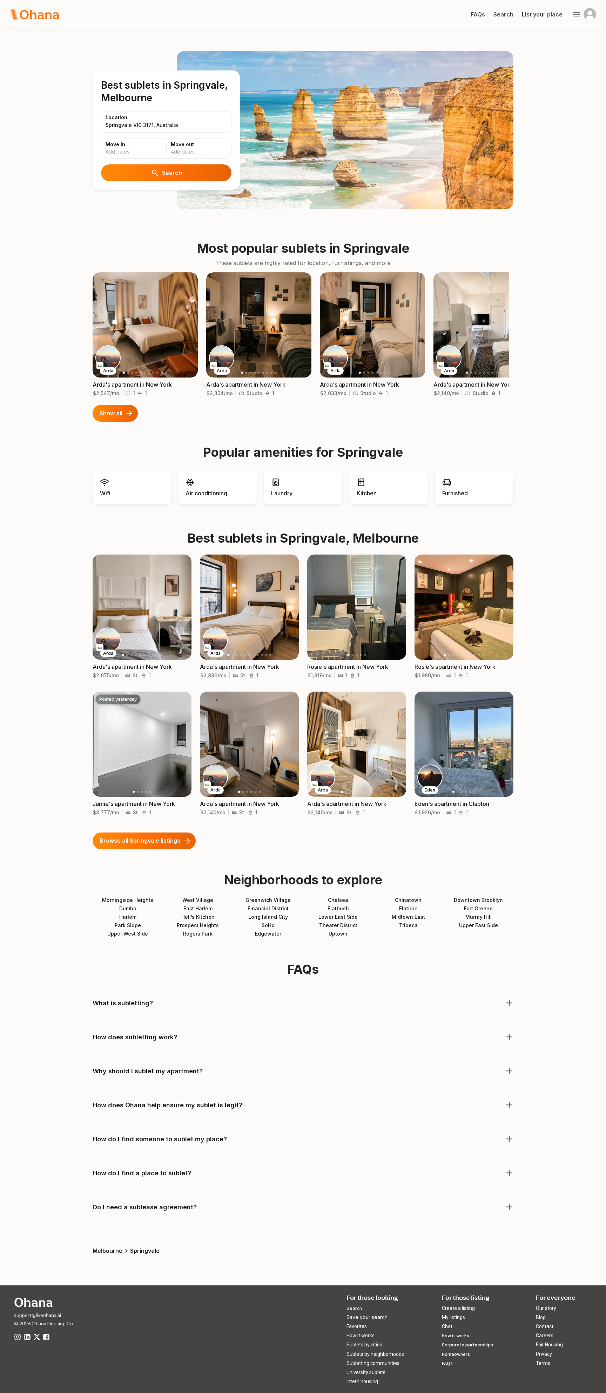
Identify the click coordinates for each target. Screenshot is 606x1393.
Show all (111, 413)
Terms (543, 1363)
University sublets (365, 1372)
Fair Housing (549, 1344)
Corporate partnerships (467, 1344)
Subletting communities (372, 1363)
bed (128, 393)
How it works (360, 1335)
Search (172, 173)
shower (140, 393)
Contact (544, 1326)
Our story (546, 1308)
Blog (541, 1317)
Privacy (544, 1354)
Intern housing (362, 1381)
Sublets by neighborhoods (375, 1354)
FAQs (447, 1363)
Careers (544, 1335)
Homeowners (456, 1354)
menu (576, 14)
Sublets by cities (364, 1344)
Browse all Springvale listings (140, 840)
